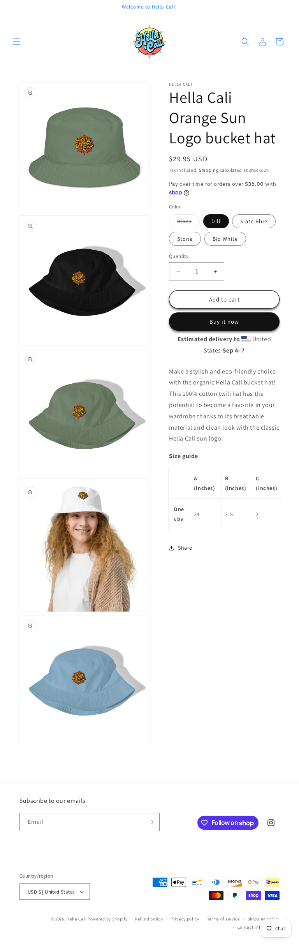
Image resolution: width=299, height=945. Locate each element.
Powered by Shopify (108, 919)
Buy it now (224, 321)
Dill (216, 221)
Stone (185, 238)
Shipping (209, 170)
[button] (16, 41)
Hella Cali (76, 919)
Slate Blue (253, 221)
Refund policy (149, 919)
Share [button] (185, 547)
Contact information (258, 927)
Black (188, 222)
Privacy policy (185, 919)
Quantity (178, 256)
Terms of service (223, 919)
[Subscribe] (150, 822)
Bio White (225, 238)
